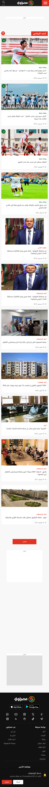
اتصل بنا (12, 735)
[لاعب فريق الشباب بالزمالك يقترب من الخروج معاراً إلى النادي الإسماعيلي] (24, 186)
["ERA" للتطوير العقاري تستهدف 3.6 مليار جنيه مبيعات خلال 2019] (24, 366)
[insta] (24, 714)
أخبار (45, 425)
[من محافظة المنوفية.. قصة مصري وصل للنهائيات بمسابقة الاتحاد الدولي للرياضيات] (24, 231)
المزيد (25, 541)
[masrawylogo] (24, 699)
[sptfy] (24, 719)
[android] (32, 707)
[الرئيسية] (25, 3)
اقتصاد (43, 735)
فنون (43, 751)
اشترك (7, 782)
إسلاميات (42, 758)
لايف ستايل (41, 743)
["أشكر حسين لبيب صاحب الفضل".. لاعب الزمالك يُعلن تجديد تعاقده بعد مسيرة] (24, 97)
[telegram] (41, 719)
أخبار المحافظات (41, 293)
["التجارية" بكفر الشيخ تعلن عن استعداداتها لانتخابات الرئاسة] (24, 409)
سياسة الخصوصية (9, 743)
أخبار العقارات (42, 382)
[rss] (16, 719)
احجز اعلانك (11, 739)
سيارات (43, 754)
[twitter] (33, 714)
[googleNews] (7, 719)
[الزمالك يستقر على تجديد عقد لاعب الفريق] (24, 142)
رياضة (43, 739)
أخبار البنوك (41, 747)
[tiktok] (33, 719)
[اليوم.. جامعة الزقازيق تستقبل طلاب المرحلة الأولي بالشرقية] (24, 498)
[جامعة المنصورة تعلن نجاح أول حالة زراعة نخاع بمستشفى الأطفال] (24, 323)
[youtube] (16, 714)
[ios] (16, 707)
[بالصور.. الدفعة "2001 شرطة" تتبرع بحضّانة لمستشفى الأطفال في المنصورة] (24, 452)
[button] (45, 3)
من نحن (13, 731)
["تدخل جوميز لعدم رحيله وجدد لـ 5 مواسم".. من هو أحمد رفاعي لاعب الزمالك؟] (24, 51)
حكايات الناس (42, 248)
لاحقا (18, 782)
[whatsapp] (7, 714)
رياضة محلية (43, 67)
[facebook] (41, 714)
